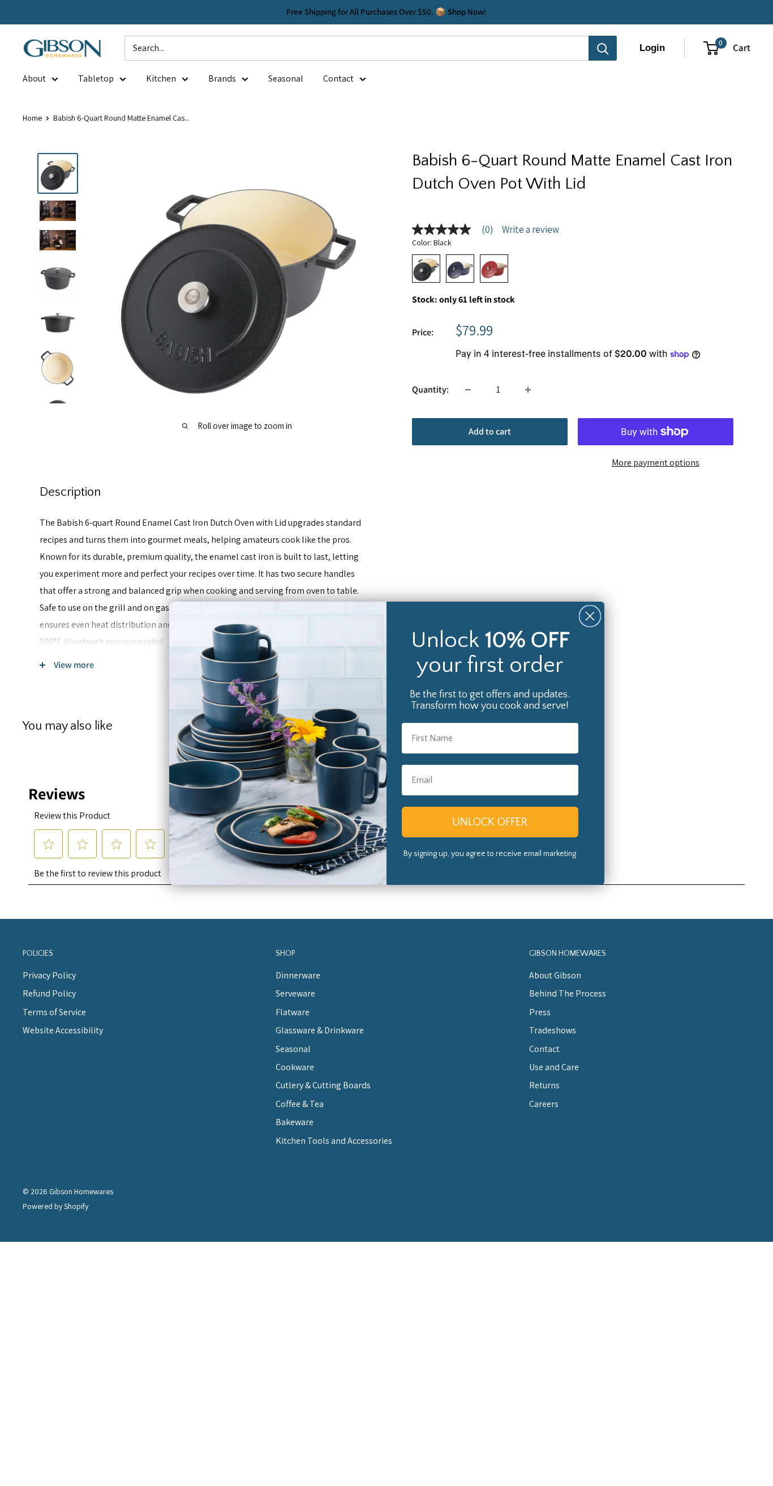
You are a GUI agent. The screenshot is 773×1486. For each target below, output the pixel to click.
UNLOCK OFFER (489, 822)
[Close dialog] (590, 616)
